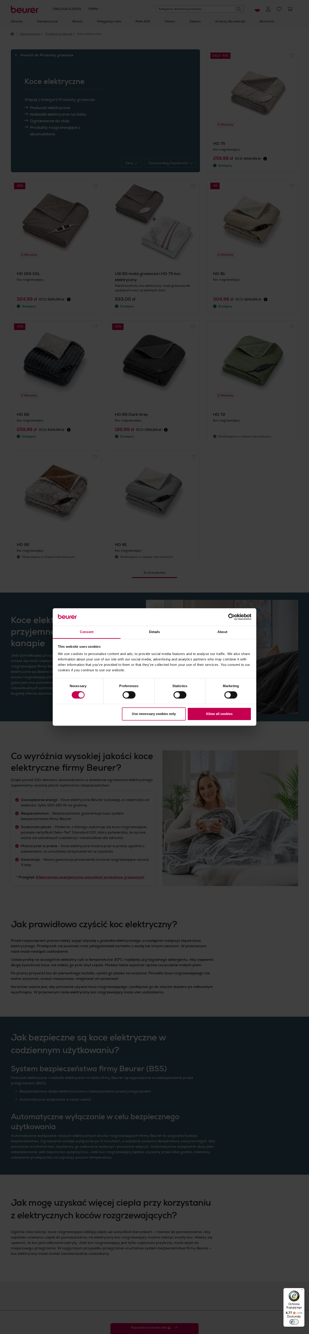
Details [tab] (154, 632)
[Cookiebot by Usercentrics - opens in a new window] (231, 617)
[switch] (129, 695)
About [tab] (222, 632)
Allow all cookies (219, 714)
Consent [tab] (86, 632)
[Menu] (301, 1290)
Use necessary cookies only (154, 714)
